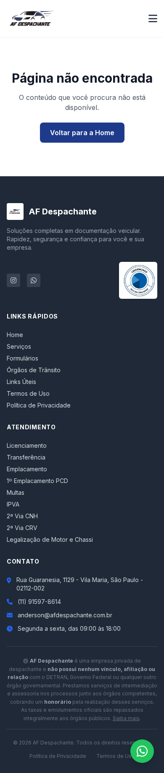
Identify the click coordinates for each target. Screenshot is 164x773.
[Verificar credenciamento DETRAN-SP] (138, 280)
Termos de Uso (28, 393)
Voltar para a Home (82, 132)
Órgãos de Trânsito (34, 369)
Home (15, 334)
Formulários (22, 358)
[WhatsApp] (33, 280)
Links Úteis (21, 381)
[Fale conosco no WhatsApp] (142, 751)
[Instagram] (13, 280)
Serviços (19, 346)
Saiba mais (126, 718)
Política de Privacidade (39, 405)
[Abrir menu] (152, 18)
